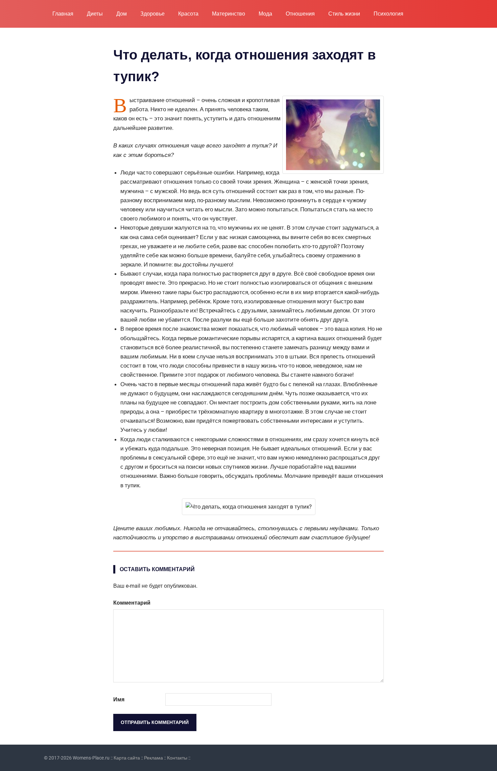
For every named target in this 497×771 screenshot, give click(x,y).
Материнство (228, 13)
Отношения (300, 13)
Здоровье (152, 13)
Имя (118, 699)
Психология (388, 13)
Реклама (153, 758)
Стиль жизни (344, 13)
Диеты (95, 13)
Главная (62, 13)
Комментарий (131, 603)
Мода (265, 13)
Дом (121, 13)
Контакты (177, 758)
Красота (188, 13)
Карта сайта (127, 758)
